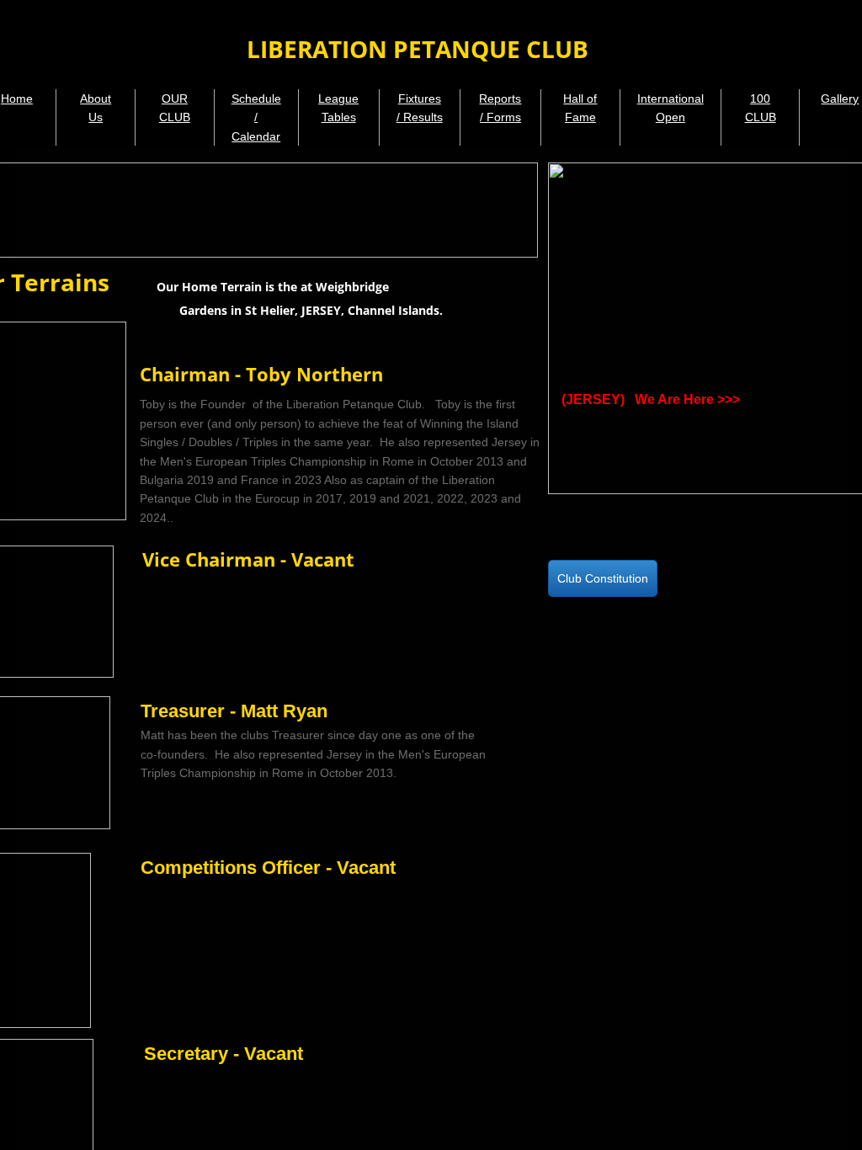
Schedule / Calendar (256, 117)
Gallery (840, 98)
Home (17, 98)
